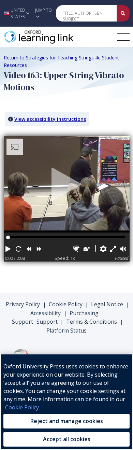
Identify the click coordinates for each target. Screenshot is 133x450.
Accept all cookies (66, 439)
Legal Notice (107, 304)
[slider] (8, 237)
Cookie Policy (66, 304)
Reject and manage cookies (66, 421)
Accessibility (45, 313)
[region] (66, 402)
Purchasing (84, 313)
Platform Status (66, 330)
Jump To (43, 10)
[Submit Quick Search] (123, 13)
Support (22, 321)
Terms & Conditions (91, 321)
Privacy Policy (23, 304)
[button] (16, 13)
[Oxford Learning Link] (55, 36)
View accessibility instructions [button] (50, 119)
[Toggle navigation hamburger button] (123, 37)
